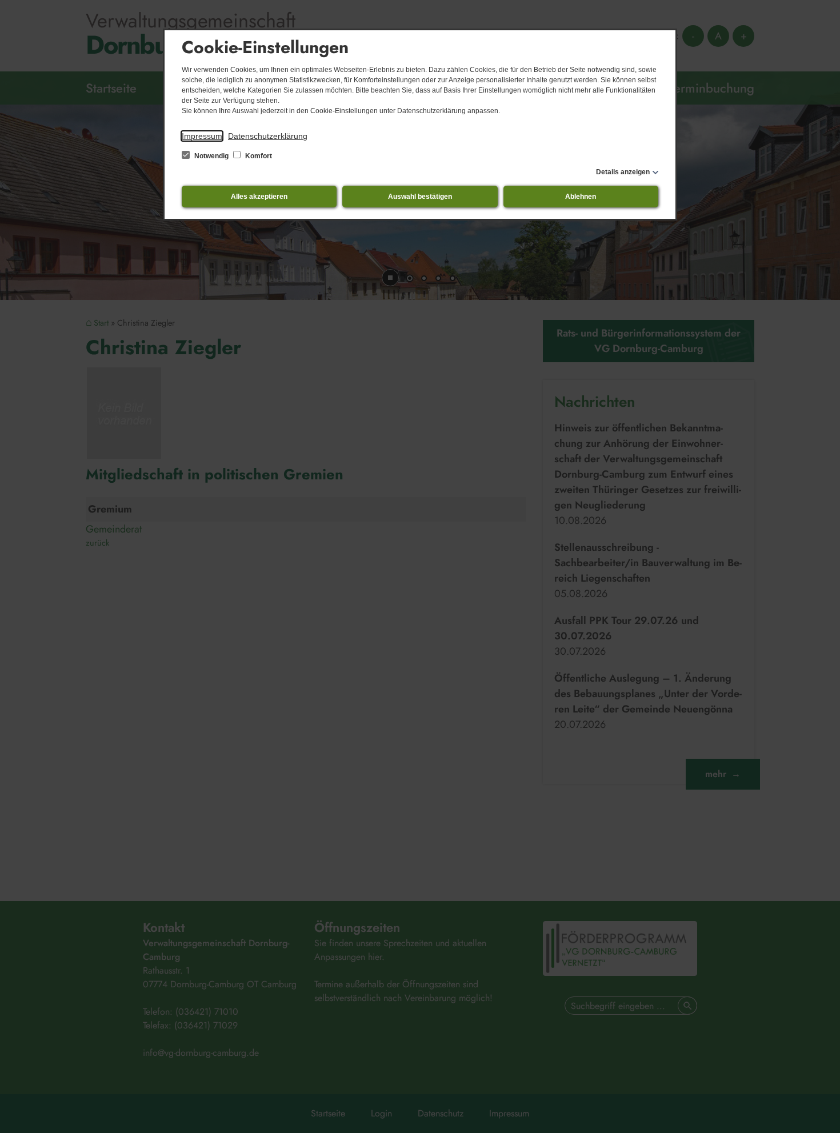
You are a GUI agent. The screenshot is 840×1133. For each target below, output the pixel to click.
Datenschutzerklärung (267, 136)
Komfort (257, 156)
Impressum (202, 136)
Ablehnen (580, 197)
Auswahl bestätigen (420, 197)
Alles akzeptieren (259, 197)
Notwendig (211, 156)
